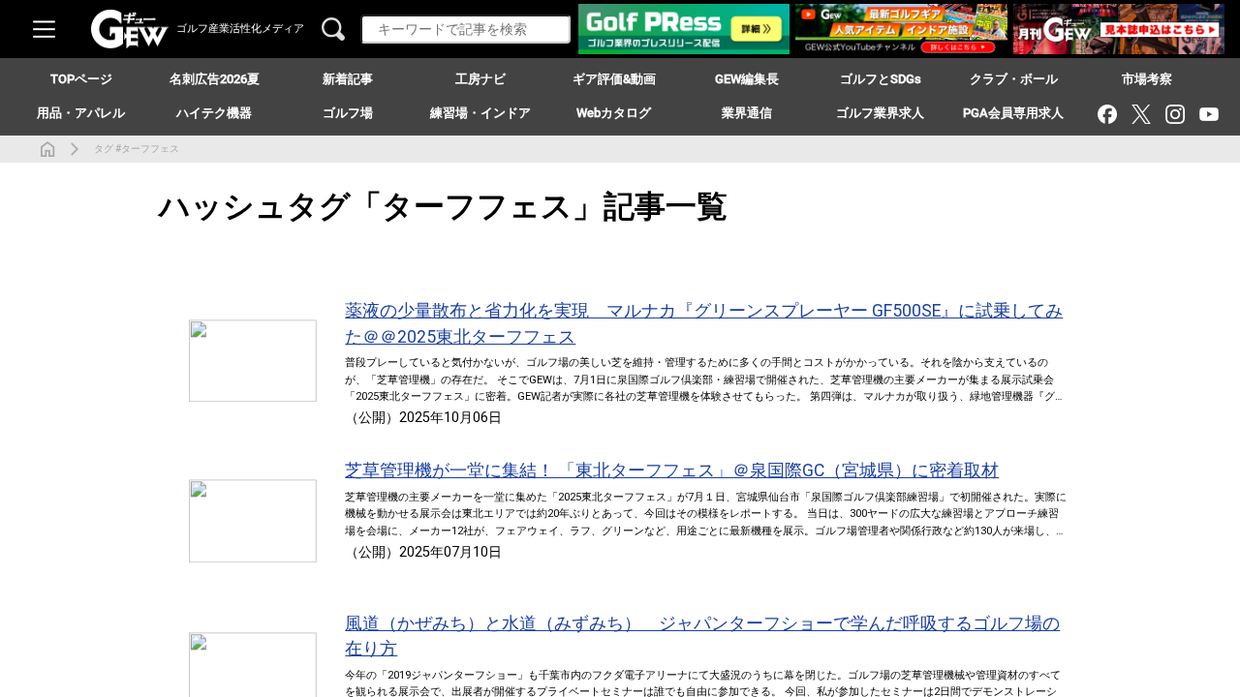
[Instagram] (1175, 114)
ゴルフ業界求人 (880, 113)
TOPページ (81, 79)
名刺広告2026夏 (215, 79)
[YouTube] (1208, 114)
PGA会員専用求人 (1013, 113)
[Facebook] (1107, 114)
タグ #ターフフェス (136, 148)
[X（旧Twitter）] (1141, 114)
